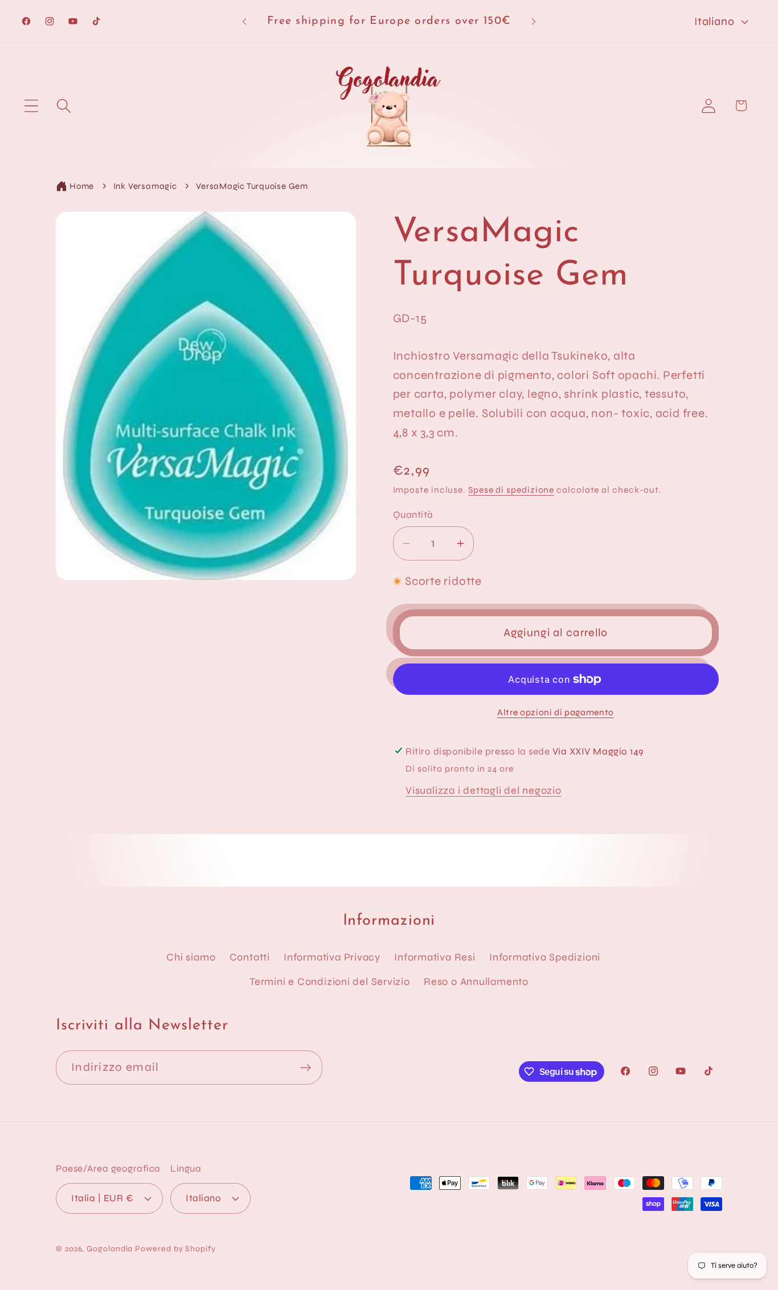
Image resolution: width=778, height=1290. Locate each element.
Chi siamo (190, 957)
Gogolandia (110, 1249)
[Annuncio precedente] (244, 21)
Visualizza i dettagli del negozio (484, 790)
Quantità (413, 515)
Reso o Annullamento (476, 981)
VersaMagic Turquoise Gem (252, 186)
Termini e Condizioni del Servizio (329, 981)
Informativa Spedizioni (544, 957)
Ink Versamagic (145, 186)
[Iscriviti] (305, 1067)
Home (81, 186)
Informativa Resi (434, 957)
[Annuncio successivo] (533, 21)
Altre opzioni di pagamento (555, 712)
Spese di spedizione (511, 490)
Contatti (250, 957)
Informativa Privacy (332, 957)
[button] (31, 105)
